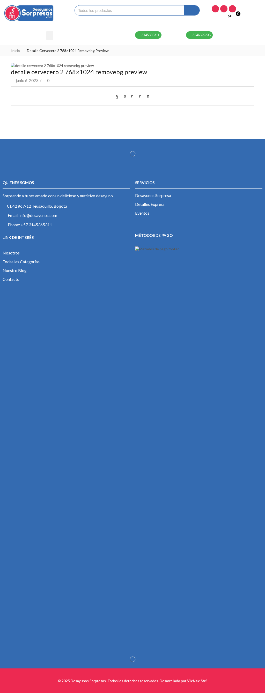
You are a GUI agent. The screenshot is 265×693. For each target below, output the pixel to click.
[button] (49, 35)
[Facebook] (215, 8)
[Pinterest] (132, 96)
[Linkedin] (232, 8)
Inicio (15, 50)
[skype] (146, 96)
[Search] (192, 10)
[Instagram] (223, 8)
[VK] (124, 96)
